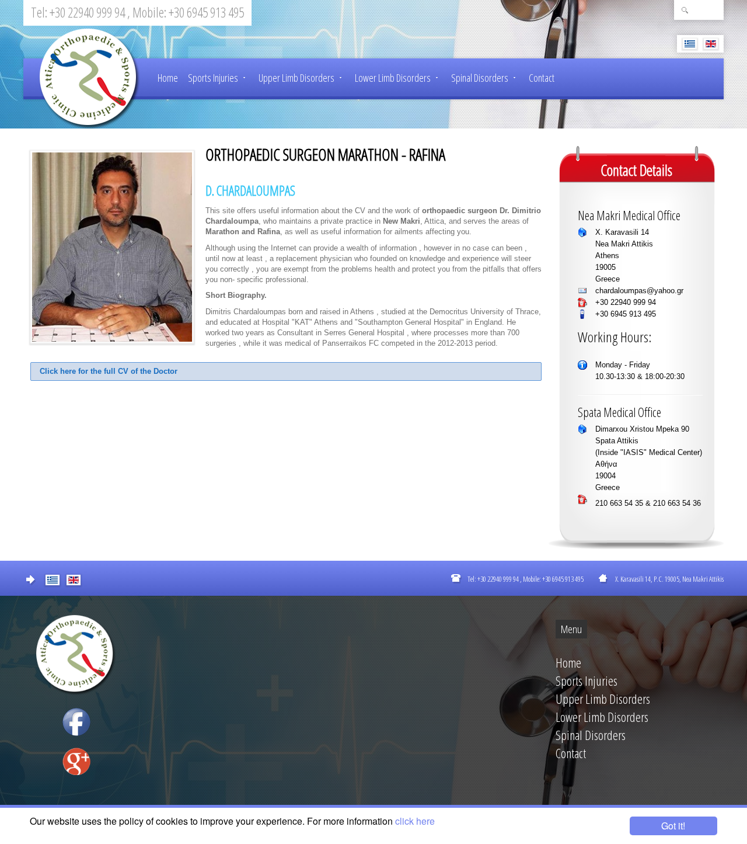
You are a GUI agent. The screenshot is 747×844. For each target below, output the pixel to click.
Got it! (673, 825)
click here (415, 821)
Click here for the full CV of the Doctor (108, 371)
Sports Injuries (213, 78)
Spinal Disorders (479, 78)
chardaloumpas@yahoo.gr (639, 290)
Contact (541, 78)
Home (168, 78)
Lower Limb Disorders (393, 78)
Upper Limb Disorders (296, 78)
